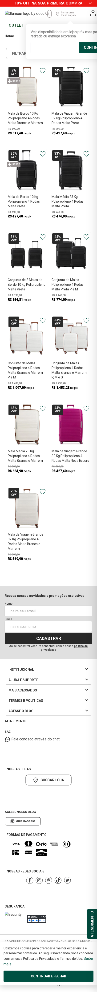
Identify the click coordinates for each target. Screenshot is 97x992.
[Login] (93, 13)
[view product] (26, 86)
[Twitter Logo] (67, 880)
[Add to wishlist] (42, 70)
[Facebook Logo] (29, 880)
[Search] (47, 14)
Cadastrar (48, 638)
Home (9, 36)
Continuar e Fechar (48, 976)
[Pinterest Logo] (48, 880)
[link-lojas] (48, 780)
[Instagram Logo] (39, 880)
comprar (26, 141)
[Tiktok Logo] (58, 880)
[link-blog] (23, 821)
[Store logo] (26, 14)
